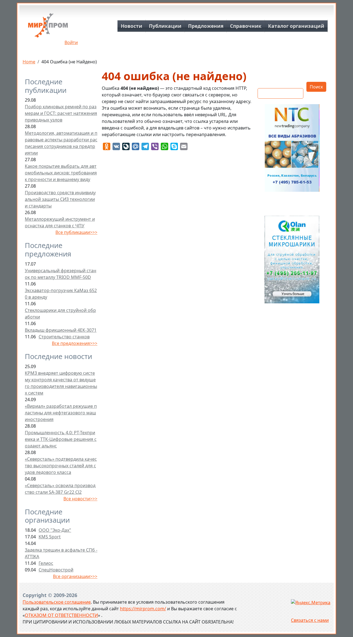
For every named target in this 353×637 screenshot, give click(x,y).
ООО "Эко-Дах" (55, 530)
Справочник (245, 26)
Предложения (205, 26)
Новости (131, 26)
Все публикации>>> (76, 232)
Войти (71, 42)
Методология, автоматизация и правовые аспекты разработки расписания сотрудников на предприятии (61, 143)
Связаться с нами (310, 620)
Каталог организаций (296, 26)
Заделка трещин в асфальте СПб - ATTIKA (61, 553)
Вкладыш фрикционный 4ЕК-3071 (61, 330)
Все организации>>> (75, 576)
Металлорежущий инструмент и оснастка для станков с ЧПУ (60, 222)
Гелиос (46, 563)
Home (29, 62)
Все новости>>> (80, 499)
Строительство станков (64, 337)
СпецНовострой (56, 570)
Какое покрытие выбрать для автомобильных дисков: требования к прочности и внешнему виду (61, 172)
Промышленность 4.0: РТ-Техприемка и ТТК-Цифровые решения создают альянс (61, 439)
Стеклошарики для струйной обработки (60, 313)
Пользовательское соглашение (57, 602)
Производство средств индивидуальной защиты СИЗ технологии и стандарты (60, 199)
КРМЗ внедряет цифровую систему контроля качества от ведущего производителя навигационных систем (61, 383)
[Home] (48, 27)
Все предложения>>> (74, 343)
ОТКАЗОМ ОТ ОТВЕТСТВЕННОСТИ (61, 615)
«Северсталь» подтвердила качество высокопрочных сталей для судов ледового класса (61, 465)
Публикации (165, 26)
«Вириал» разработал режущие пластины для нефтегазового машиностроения (61, 412)
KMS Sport (50, 537)
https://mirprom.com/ (143, 609)
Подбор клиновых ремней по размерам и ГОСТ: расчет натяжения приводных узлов (61, 113)
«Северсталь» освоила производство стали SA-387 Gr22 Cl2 (60, 488)
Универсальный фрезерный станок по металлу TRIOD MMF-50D (60, 274)
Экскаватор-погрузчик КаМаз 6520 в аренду (61, 293)
